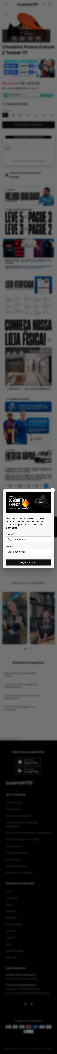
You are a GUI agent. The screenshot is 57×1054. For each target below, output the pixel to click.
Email (9, 546)
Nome (10, 534)
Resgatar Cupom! (29, 562)
